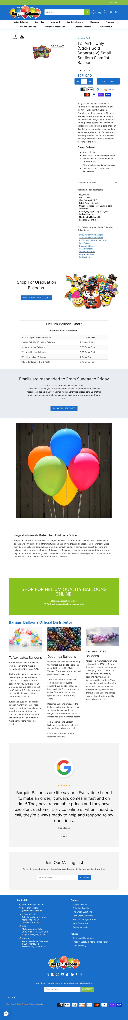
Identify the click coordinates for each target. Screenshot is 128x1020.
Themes (110, 22)
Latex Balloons (21, 22)
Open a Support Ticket (64, 408)
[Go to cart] (116, 12)
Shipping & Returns (87, 182)
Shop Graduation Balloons (36, 298)
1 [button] (61, 836)
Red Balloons (85, 257)
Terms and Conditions (83, 938)
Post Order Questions (83, 915)
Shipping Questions (82, 908)
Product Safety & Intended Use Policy (90, 942)
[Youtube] (62, 974)
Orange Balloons (87, 251)
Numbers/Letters (75, 22)
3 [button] (66, 836)
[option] (41, 52)
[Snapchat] (81, 974)
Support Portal (80, 904)
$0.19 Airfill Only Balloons (91, 234)
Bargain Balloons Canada (32, 1004)
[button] (6, 1014)
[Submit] (87, 12)
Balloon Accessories (55, 26)
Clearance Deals (83, 26)
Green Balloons (86, 248)
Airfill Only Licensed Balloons (93, 240)
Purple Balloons (86, 254)
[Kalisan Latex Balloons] (102, 636)
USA (24, 926)
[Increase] (90, 81)
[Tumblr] (77, 974)
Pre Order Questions (82, 912)
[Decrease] (78, 81)
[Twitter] (48, 974)
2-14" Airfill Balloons (26, 26)
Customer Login (80, 927)
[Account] (111, 12)
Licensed (55, 22)
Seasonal (94, 22)
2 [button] (64, 836)
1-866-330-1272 (30, 914)
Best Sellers (84, 243)
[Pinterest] (72, 974)
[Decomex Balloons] (64, 639)
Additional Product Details (90, 189)
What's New (106, 26)
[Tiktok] (67, 974)
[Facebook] (52, 974)
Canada (25, 938)
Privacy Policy (79, 945)
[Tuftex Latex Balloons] (25, 639)
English (112, 2)
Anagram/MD (84, 38)
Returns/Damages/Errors (84, 919)
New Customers (80, 923)
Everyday (39, 22)
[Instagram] (57, 974)
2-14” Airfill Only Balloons (91, 237)
